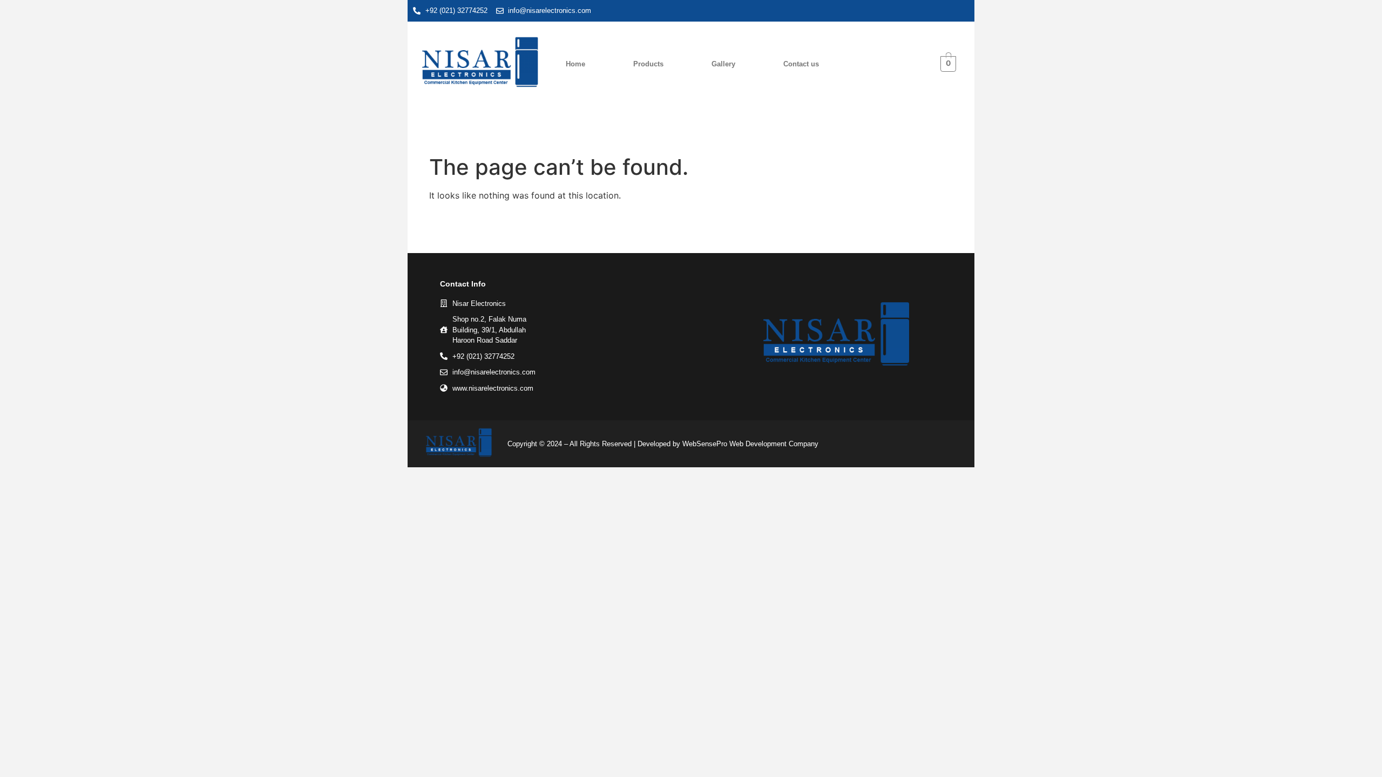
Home (575, 64)
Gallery (723, 64)
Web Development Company (773, 444)
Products (648, 64)
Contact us (801, 64)
